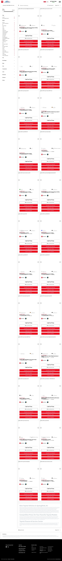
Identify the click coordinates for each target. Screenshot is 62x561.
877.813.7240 (53, 1)
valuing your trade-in (40, 522)
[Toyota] (2, 2)
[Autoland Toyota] (7, 2)
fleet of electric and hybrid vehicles (27, 507)
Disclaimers (21, 552)
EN (45, 1)
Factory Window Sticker (29, 38)
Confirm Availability (28, 46)
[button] (38, 16)
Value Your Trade (28, 43)
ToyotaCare (48, 512)
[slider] (3, 11)
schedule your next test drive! (46, 512)
